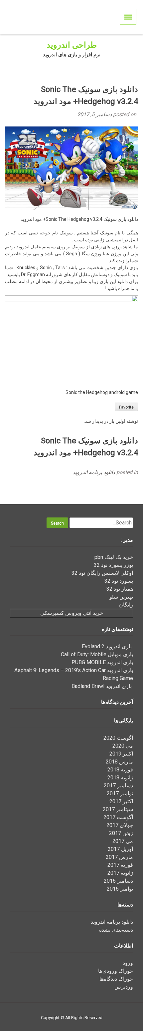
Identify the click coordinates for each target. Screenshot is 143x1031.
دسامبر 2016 (118, 881)
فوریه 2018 (120, 769)
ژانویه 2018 (120, 777)
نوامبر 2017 (120, 793)
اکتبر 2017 (121, 801)
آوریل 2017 (120, 849)
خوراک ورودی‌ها (115, 971)
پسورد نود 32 (118, 581)
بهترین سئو (121, 597)
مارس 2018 (119, 762)
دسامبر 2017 (118, 785)
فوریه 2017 (120, 865)
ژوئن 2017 (121, 833)
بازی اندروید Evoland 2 (107, 646)
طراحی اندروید (72, 45)
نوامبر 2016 (120, 889)
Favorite (126, 407)
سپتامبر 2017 (118, 809)
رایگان (126, 605)
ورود (128, 963)
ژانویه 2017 (120, 873)
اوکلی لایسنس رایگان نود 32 (102, 573)
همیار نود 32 (119, 589)
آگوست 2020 (118, 738)
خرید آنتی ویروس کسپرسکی (71, 613)
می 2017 (122, 841)
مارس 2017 (119, 857)
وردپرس (123, 987)
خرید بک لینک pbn (113, 557)
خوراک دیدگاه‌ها (116, 979)
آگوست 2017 (118, 817)
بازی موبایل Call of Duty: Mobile (97, 654)
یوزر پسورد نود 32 (113, 565)
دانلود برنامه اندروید (94, 472)
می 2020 (122, 746)
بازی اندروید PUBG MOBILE (102, 662)
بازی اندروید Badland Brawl (102, 686)
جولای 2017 (119, 825)
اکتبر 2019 (121, 754)
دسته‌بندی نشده (116, 930)
